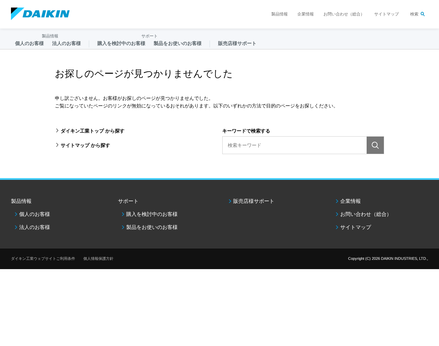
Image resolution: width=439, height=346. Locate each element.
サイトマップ (386, 14)
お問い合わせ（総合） (344, 14)
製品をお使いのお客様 (152, 227)
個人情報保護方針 (98, 258)
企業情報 (305, 14)
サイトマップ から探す (85, 145)
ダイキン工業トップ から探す (92, 131)
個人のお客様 (34, 214)
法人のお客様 (34, 227)
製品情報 (279, 14)
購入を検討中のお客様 (152, 214)
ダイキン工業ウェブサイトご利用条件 (43, 258)
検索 (414, 14)
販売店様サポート (237, 43)
